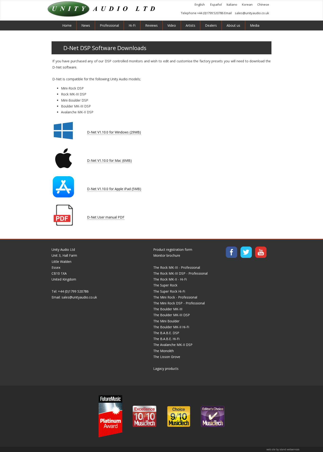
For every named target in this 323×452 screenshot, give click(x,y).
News (85, 25)
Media (254, 25)
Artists (190, 25)
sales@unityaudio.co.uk (252, 13)
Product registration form (172, 249)
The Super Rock (165, 285)
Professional (109, 25)
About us (233, 25)
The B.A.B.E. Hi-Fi (166, 339)
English (200, 4)
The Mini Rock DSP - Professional (179, 303)
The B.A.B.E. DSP (166, 333)
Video (171, 25)
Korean (247, 4)
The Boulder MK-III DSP (171, 315)
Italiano (232, 4)
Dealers (211, 25)
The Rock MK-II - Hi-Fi (170, 279)
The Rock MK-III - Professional (176, 267)
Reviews (151, 25)
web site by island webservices (282, 449)
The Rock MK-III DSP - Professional (180, 273)
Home (67, 25)
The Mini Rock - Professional (175, 297)
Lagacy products (166, 368)
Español (216, 4)
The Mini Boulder (166, 321)
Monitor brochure (166, 255)
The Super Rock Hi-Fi (169, 291)
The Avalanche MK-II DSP (172, 344)
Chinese (263, 4)
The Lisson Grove (166, 356)
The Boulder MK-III (167, 309)
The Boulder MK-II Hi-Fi (171, 327)
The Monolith (163, 351)
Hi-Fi (132, 25)
